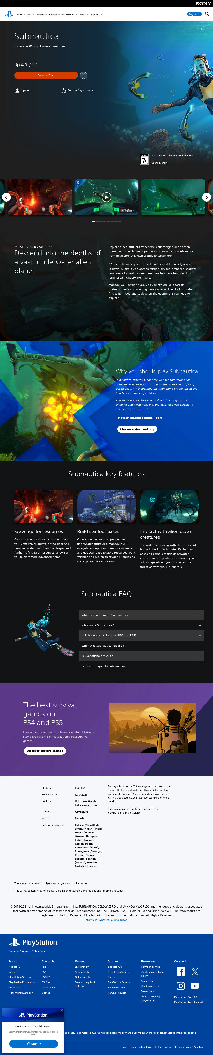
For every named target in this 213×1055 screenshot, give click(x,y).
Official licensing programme (150, 998)
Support (95, 14)
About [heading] (13, 961)
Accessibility (82, 972)
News (82, 14)
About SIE (14, 966)
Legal (123, 1047)
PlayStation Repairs (119, 982)
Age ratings (147, 981)
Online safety (82, 977)
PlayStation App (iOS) (186, 997)
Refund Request (117, 992)
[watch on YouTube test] (127, 210)
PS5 (29, 14)
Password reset (117, 987)
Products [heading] (48, 961)
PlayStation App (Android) (188, 1002)
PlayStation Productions (22, 982)
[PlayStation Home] (9, 14)
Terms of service (150, 966)
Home (12, 951)
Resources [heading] (148, 961)
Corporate (14, 987)
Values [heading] (79, 961)
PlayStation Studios (20, 977)
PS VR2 (46, 977)
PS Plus (53, 14)
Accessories (68, 14)
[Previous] (6, 197)
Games (40, 14)
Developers (147, 991)
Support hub (115, 966)
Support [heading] (113, 961)
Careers (13, 972)
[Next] (206, 197)
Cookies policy (183, 1047)
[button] (106, 197)
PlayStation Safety (118, 972)
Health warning (150, 986)
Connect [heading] (180, 961)
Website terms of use (160, 1047)
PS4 (44, 972)
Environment (82, 966)
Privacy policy (137, 1047)
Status (111, 977)
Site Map (199, 1047)
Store (19, 14)
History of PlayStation (21, 992)
